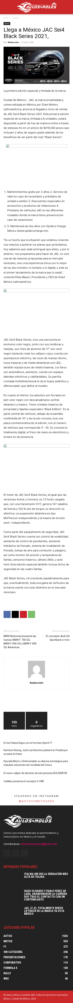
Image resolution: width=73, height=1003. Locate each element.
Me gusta (14, 713)
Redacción (13, 42)
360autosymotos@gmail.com (39, 844)
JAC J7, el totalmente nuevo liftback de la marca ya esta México (44, 910)
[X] (15, 614)
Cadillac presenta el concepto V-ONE (24, 781)
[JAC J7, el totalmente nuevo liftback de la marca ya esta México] (12, 913)
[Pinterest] (23, 614)
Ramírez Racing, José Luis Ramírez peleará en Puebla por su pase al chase (36, 752)
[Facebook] (7, 614)
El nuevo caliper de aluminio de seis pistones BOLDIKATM (35, 773)
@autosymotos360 (36, 801)
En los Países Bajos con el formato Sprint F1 (28, 742)
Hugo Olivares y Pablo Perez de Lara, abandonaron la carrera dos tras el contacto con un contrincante (45, 895)
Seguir (36, 713)
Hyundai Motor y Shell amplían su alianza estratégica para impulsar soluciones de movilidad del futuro (36, 763)
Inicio (6, 17)
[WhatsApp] (31, 614)
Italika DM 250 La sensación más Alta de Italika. (46, 875)
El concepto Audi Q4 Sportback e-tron (57, 637)
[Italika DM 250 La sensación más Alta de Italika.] (12, 879)
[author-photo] (36, 677)
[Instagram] (15, 853)
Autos (16, 17)
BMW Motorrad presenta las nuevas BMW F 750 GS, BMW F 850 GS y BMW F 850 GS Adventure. (20, 641)
